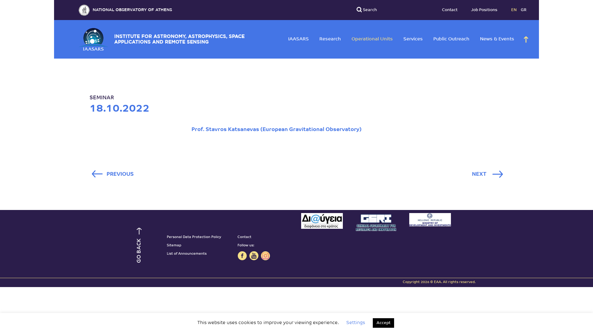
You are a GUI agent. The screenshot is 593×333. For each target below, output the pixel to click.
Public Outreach (451, 39)
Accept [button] (383, 323)
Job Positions (484, 10)
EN (514, 10)
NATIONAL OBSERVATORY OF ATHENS (132, 10)
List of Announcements (187, 254)
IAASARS (298, 39)
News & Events (497, 39)
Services (413, 39)
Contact (449, 10)
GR (524, 10)
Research (330, 39)
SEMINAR (102, 98)
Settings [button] (355, 323)
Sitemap (174, 245)
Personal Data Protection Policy (194, 237)
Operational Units (372, 39)
